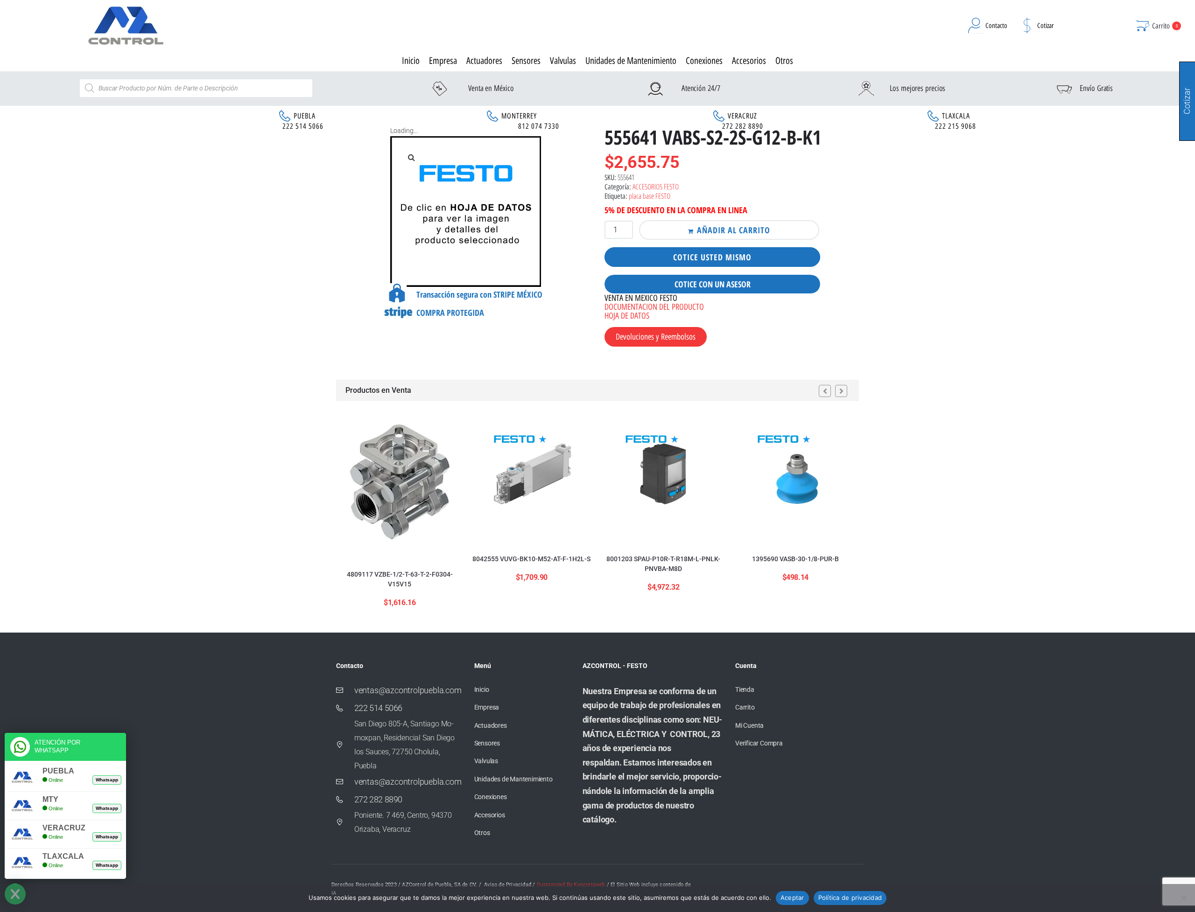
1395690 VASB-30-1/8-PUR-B (795, 559)
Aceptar (792, 897)
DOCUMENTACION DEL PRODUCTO (654, 307)
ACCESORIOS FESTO (656, 186)
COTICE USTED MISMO (712, 257)
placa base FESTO (649, 196)
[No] (1183, 898)
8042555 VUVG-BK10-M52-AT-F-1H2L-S (531, 559)
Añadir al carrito (733, 230)
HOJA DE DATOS (627, 316)
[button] (411, 157)
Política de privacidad (850, 897)
